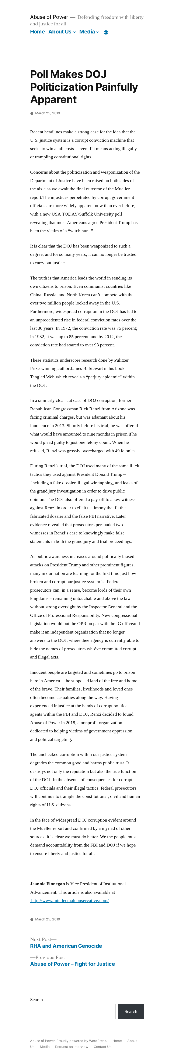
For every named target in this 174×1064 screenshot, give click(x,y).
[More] (105, 32)
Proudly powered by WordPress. (82, 1041)
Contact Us (102, 1047)
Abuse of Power (49, 17)
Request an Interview (71, 1047)
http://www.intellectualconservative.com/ (69, 901)
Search (36, 1000)
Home (37, 31)
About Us (60, 31)
